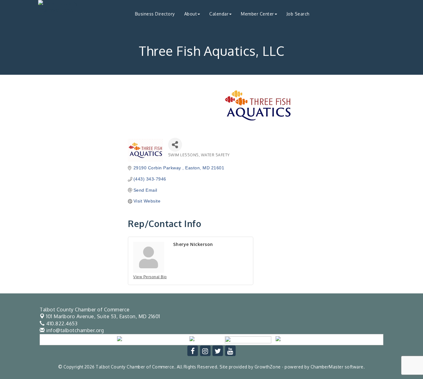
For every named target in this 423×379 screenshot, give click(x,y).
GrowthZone (268, 366)
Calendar (219, 13)
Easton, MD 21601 (103, 316)
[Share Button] (175, 145)
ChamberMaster (327, 366)
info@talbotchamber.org (74, 330)
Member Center (257, 13)
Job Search (298, 13)
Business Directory (155, 13)
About (190, 13)
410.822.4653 (61, 323)
